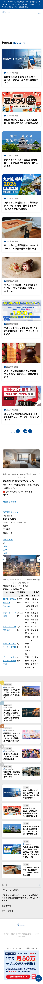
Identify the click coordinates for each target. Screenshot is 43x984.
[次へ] (30, 431)
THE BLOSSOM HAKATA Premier (9, 602)
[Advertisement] (21, 29)
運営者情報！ (7, 905)
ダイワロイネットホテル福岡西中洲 (9, 661)
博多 (5, 546)
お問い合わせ (7, 910)
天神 (5, 549)
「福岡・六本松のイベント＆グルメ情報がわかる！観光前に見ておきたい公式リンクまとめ (20, 898)
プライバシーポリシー (11, 890)
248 (25, 431)
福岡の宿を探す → (11, 501)
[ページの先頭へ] (38, 978)
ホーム (4, 885)
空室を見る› (8, 539)
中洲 (5, 553)
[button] (3, 559)
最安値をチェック (10, 512)
